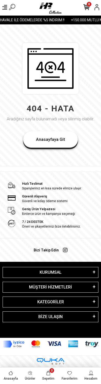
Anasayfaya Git (50, 139)
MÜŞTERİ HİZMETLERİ (50, 287)
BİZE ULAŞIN (50, 316)
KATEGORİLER (50, 301)
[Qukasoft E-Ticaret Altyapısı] (50, 361)
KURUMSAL (51, 272)
